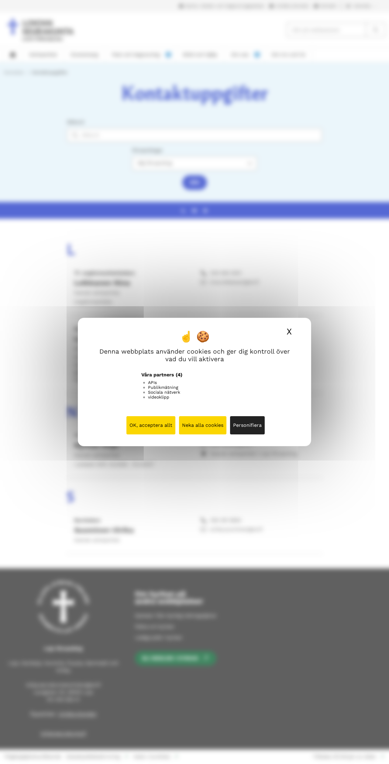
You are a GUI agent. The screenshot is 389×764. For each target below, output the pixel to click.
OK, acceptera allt (150, 425)
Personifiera (247, 425)
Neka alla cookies (202, 425)
